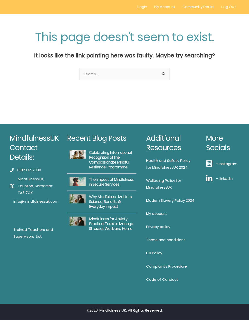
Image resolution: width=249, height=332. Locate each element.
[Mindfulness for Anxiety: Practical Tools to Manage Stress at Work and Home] (78, 220)
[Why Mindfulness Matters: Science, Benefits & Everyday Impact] (78, 198)
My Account (164, 7)
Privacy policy (158, 226)
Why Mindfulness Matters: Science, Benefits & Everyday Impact (110, 201)
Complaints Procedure (166, 266)
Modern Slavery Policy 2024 (170, 200)
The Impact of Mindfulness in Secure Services (111, 182)
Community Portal (198, 7)
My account (156, 213)
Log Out (228, 7)
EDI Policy (154, 252)
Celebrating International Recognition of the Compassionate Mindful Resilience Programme (110, 160)
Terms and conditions (166, 239)
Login (142, 7)
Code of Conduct (162, 279)
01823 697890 (29, 170)
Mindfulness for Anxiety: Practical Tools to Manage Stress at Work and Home (111, 223)
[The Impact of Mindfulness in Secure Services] (78, 181)
